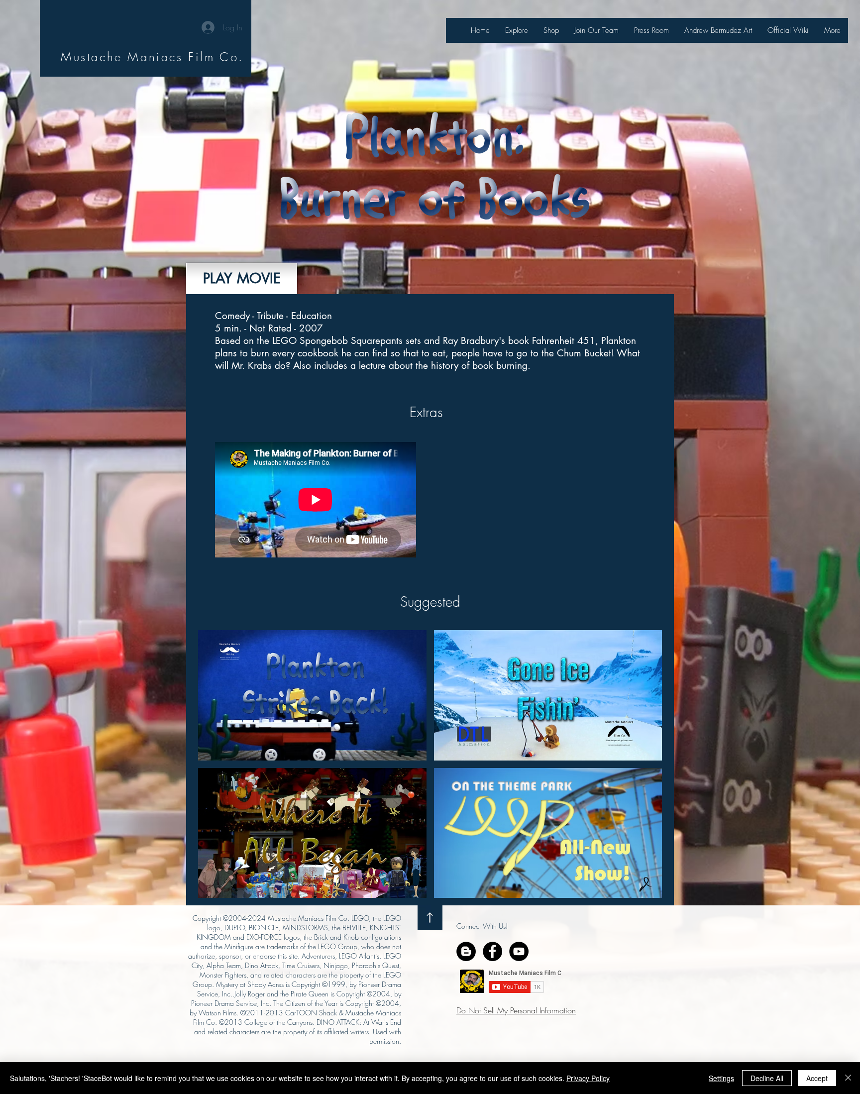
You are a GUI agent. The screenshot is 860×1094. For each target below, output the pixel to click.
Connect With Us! (482, 926)
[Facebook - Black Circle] (492, 951)
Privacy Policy (588, 1078)
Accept (817, 1078)
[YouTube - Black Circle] (519, 951)
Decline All (767, 1078)
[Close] (848, 1078)
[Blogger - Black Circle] (466, 951)
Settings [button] (721, 1078)
